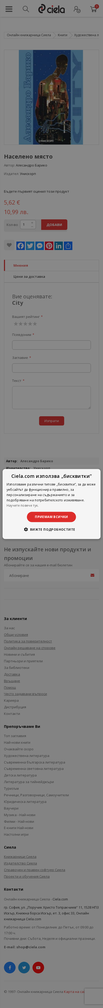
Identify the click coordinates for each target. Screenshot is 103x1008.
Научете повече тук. (23, 505)
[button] (51, 529)
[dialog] (52, 504)
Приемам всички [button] (51, 517)
